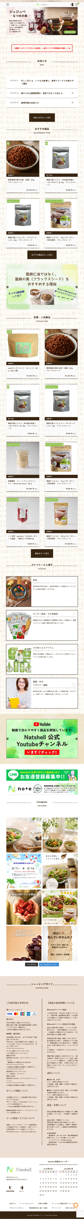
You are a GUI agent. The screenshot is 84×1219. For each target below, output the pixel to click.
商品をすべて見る (42, 553)
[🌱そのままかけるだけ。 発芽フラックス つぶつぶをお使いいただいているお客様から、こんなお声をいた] (60, 907)
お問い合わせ (70, 1208)
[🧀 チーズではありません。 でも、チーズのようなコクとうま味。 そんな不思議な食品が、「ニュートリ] (60, 871)
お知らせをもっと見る (42, 117)
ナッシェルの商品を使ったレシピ (63, 1203)
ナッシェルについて (27, 1203)
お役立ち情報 (42, 1203)
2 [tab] (42, 37)
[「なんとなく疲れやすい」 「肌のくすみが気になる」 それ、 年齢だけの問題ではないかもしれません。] (60, 943)
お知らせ (12, 1203)
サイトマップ (56, 1208)
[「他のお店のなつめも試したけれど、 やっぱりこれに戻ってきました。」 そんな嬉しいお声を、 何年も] (23, 907)
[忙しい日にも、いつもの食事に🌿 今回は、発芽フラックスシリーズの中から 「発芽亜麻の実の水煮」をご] (23, 835)
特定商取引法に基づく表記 (38, 1208)
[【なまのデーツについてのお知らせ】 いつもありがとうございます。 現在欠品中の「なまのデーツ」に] (23, 943)
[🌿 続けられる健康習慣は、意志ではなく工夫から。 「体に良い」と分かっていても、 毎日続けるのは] (60, 835)
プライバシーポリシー (17, 1208)
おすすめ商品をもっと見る (42, 254)
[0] (76, 4)
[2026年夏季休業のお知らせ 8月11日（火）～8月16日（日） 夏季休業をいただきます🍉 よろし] (23, 871)
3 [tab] (45, 37)
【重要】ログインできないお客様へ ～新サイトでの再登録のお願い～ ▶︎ (42, 48)
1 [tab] (39, 37)
